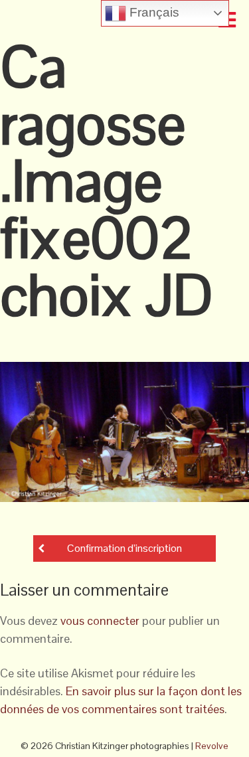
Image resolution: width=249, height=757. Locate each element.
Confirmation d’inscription (124, 548)
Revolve (211, 746)
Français (152, 12)
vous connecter (99, 620)
